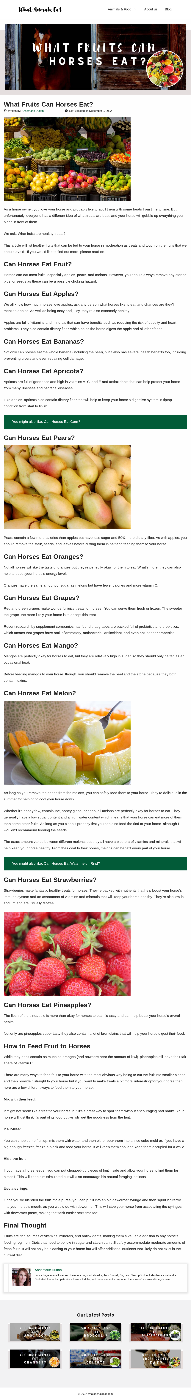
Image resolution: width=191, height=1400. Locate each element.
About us (150, 9)
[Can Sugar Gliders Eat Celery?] (95, 1366)
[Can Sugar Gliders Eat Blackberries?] (156, 1339)
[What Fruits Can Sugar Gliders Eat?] (156, 1366)
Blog (168, 9)
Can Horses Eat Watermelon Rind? (72, 863)
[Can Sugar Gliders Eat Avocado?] (35, 1339)
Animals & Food (119, 9)
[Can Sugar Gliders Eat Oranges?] (35, 1366)
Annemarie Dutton (33, 110)
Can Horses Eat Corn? (62, 422)
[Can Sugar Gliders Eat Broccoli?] (95, 1339)
